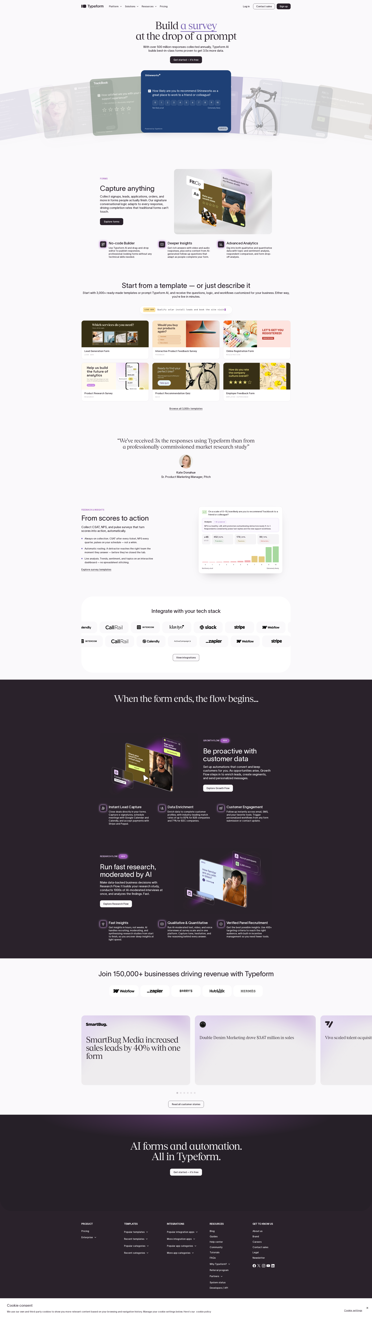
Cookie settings (353, 1310)
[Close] (367, 1308)
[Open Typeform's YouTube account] (268, 1265)
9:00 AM (251, 101)
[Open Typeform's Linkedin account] (273, 1265)
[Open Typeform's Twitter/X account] (259, 1265)
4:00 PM (250, 114)
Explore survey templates (96, 569)
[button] (116, 6)
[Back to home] (92, 6)
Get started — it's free (186, 59)
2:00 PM (250, 107)
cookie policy (203, 1311)
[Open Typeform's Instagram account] (263, 1265)
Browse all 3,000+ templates (186, 408)
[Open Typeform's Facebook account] (254, 1265)
